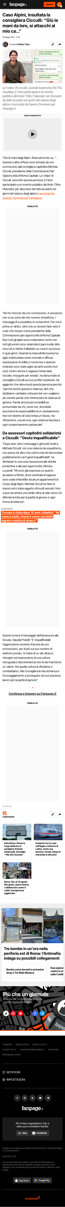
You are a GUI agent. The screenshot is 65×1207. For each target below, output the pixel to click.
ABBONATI (49, 4)
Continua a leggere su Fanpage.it (32, 694)
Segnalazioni (22, 1044)
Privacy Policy (39, 1044)
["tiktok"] (6, 1013)
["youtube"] (20, 1013)
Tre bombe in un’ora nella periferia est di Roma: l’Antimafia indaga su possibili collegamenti (32, 953)
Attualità (7, 806)
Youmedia (7, 1044)
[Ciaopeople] (32, 1198)
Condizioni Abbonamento (32, 1049)
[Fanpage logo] (18, 5)
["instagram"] (13, 1013)
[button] (59, 44)
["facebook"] (35, 1013)
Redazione (53, 1049)
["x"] (28, 1013)
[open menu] (3, 4)
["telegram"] (42, 1013)
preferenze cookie (11, 1054)
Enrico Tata (24, 44)
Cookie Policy (9, 1049)
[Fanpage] (32, 1108)
